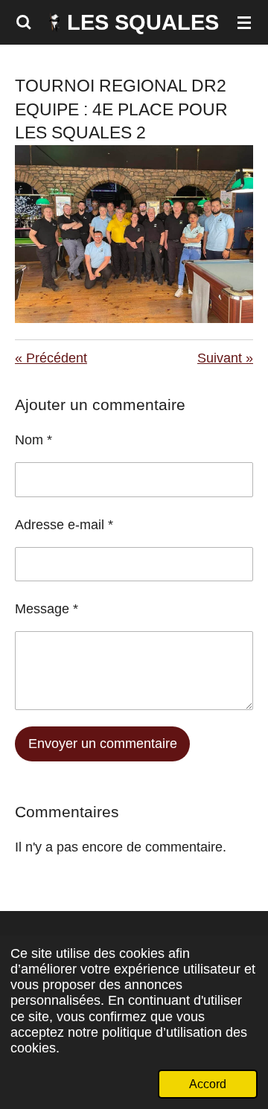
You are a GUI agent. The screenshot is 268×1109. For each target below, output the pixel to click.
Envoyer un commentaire (102, 743)
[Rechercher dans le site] (23, 22)
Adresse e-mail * (64, 524)
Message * (46, 608)
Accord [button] (207, 1084)
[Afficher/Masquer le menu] (244, 22)
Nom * (33, 439)
